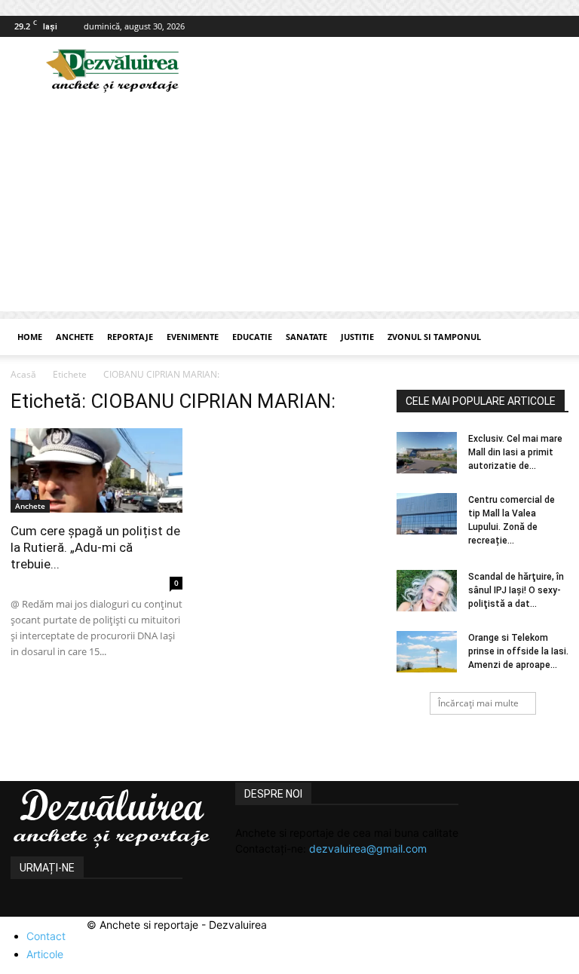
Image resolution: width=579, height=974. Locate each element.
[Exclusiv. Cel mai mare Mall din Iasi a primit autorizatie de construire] (427, 452)
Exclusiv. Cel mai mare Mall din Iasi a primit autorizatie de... (515, 452)
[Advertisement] (289, 205)
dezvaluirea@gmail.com (368, 848)
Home (29, 336)
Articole (44, 954)
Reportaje (130, 336)
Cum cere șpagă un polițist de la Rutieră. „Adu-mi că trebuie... (95, 547)
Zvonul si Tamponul (434, 336)
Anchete (74, 336)
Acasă (23, 374)
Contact (46, 936)
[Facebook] (557, 26)
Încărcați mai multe (478, 703)
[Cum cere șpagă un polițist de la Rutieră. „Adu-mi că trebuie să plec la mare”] (96, 470)
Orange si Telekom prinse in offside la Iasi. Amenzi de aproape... (518, 651)
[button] (550, 337)
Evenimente (193, 336)
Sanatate (306, 336)
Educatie (252, 336)
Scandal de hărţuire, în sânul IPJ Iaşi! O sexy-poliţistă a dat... (516, 590)
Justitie (357, 336)
